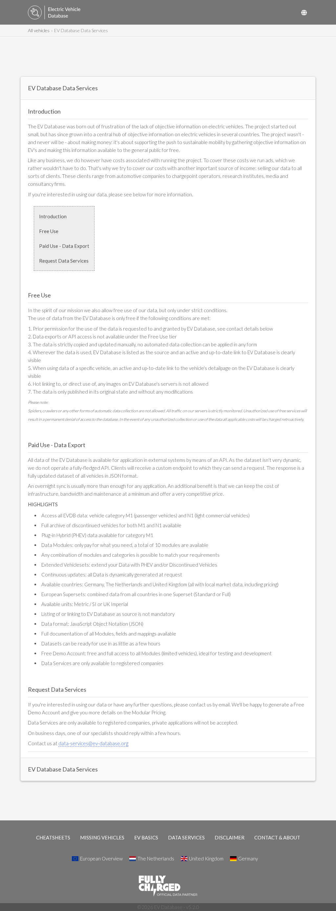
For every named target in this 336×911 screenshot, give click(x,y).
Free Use (48, 231)
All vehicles (39, 30)
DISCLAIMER (229, 837)
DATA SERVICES (186, 837)
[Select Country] (304, 12)
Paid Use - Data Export (64, 246)
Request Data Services (64, 261)
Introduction (53, 216)
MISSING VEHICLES (102, 837)
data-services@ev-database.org (93, 743)
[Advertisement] (168, 57)
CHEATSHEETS (53, 837)
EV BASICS (146, 837)
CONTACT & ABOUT (277, 837)
